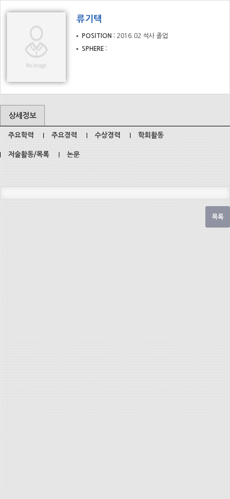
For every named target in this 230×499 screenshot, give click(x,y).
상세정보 (22, 115)
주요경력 (64, 135)
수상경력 (107, 135)
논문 (73, 154)
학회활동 (151, 135)
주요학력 (21, 135)
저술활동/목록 (28, 154)
